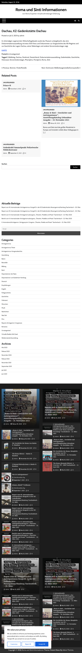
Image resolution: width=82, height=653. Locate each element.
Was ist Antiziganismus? (20, 474)
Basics (3, 259)
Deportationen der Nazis (9, 274)
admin (22, 36)
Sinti (48, 60)
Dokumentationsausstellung (50, 57)
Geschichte (75, 57)
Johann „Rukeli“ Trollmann (21, 485)
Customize (14, 644)
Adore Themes (68, 650)
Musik (3, 308)
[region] (27, 637)
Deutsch (4, 281)
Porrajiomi (37, 60)
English (4, 289)
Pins (3, 319)
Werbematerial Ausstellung (10, 338)
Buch (3, 270)
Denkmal (25, 57)
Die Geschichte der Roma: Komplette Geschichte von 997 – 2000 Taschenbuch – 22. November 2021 (65, 454)
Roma (44, 60)
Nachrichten (5, 311)
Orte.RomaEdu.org (19, 477)
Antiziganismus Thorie (8, 247)
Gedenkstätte (65, 57)
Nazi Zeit (4, 315)
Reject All (28, 644)
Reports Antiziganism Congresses (12, 323)
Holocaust (5, 60)
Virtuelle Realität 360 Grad (10, 334)
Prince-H (7, 85)
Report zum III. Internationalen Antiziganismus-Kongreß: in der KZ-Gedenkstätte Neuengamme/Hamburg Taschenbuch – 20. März (41, 207)
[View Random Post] (75, 20)
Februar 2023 (6, 351)
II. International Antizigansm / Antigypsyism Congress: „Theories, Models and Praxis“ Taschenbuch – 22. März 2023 (36, 222)
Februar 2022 (6, 359)
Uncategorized (14, 54)
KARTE (4, 50)
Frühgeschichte (6, 293)
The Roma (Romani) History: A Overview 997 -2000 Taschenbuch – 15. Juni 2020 (66, 465)
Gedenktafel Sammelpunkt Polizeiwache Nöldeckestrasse (20, 148)
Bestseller (5, 262)
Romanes (4, 327)
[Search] (78, 20)
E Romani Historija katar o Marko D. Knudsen (24, 465)
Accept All (42, 644)
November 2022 (7, 355)
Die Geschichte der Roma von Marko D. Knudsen (24, 444)
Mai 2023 (4, 347)
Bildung (4, 266)
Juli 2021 (4, 370)
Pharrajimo (29, 60)
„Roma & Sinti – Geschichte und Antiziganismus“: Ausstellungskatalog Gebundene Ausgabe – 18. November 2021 (57, 116)
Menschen (5, 304)
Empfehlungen (6, 285)
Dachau (18, 57)
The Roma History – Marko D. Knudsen (22, 455)
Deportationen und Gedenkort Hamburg (14, 277)
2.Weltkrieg (11, 57)
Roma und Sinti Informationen (41, 9)
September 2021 (7, 366)
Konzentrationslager (17, 60)
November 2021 (6, 362)
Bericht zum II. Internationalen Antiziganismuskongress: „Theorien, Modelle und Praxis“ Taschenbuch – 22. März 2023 (37, 215)
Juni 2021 (4, 374)
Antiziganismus (6, 244)
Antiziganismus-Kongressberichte (12, 251)
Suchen (4, 164)
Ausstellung (5, 255)
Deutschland (34, 57)
